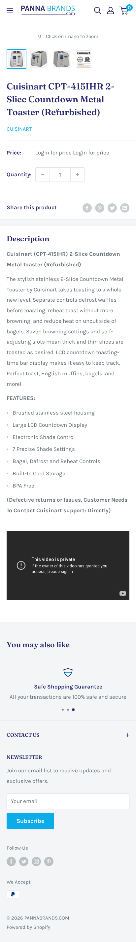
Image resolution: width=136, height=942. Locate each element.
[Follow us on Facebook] (11, 861)
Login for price (53, 152)
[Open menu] (10, 10)
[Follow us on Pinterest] (48, 861)
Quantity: (19, 174)
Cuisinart (19, 129)
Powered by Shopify (28, 927)
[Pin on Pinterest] (99, 207)
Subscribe (30, 820)
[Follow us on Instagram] (36, 861)
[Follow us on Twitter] (23, 861)
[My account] (110, 10)
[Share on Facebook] (87, 207)
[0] (124, 11)
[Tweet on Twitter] (112, 207)
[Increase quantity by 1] (78, 175)
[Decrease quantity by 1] (43, 175)
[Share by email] (124, 207)
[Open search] (97, 10)
